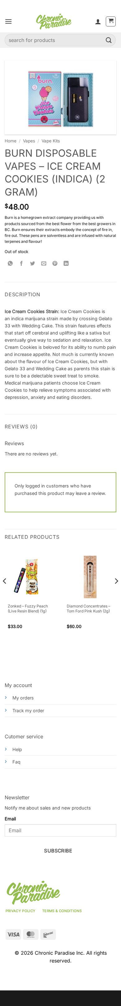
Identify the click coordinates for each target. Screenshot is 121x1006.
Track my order (28, 710)
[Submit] (109, 40)
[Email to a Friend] (44, 263)
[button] (8, 21)
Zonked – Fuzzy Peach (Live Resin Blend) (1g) (28, 608)
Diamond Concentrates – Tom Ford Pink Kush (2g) (88, 608)
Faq (16, 761)
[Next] (116, 593)
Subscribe (58, 851)
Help (17, 749)
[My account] (98, 21)
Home (10, 140)
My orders (23, 697)
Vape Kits (51, 140)
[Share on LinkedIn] (66, 263)
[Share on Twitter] (33, 263)
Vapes (29, 140)
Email (10, 818)
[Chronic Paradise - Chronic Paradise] (53, 21)
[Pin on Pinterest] (55, 263)
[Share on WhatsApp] (10, 263)
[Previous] (5, 593)
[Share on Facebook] (21, 263)
